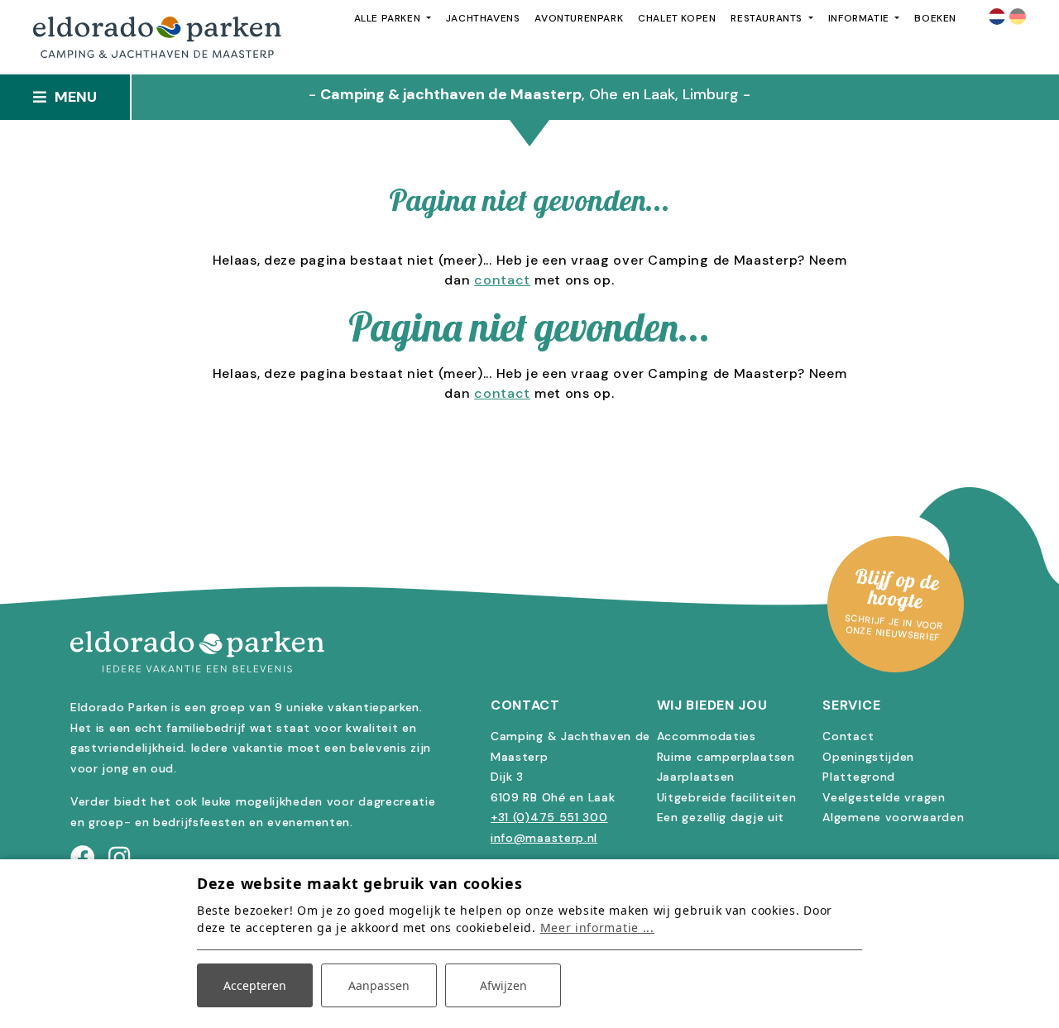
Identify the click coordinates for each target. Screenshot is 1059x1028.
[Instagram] (119, 858)
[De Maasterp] (529, 651)
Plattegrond (858, 776)
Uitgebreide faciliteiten (727, 797)
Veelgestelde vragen (883, 797)
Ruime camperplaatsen (726, 756)
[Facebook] (83, 858)
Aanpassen (379, 985)
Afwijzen (503, 985)
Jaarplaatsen (696, 776)
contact (502, 280)
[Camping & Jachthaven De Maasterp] (157, 37)
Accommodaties (706, 736)
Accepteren (254, 985)
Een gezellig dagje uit (720, 817)
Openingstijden (868, 756)
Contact (848, 736)
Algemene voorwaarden (893, 817)
